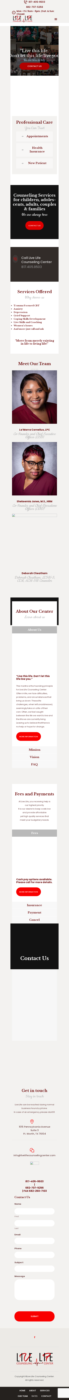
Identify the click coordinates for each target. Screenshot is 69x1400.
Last (17, 1228)
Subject (18, 1262)
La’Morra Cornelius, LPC (34, 429)
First (17, 1216)
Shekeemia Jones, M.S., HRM (34, 501)
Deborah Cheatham (34, 573)
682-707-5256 (34, 1187)
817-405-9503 (34, 1181)
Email (17, 1234)
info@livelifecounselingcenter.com (34, 1155)
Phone (18, 1248)
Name (17, 1204)
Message (19, 1276)
